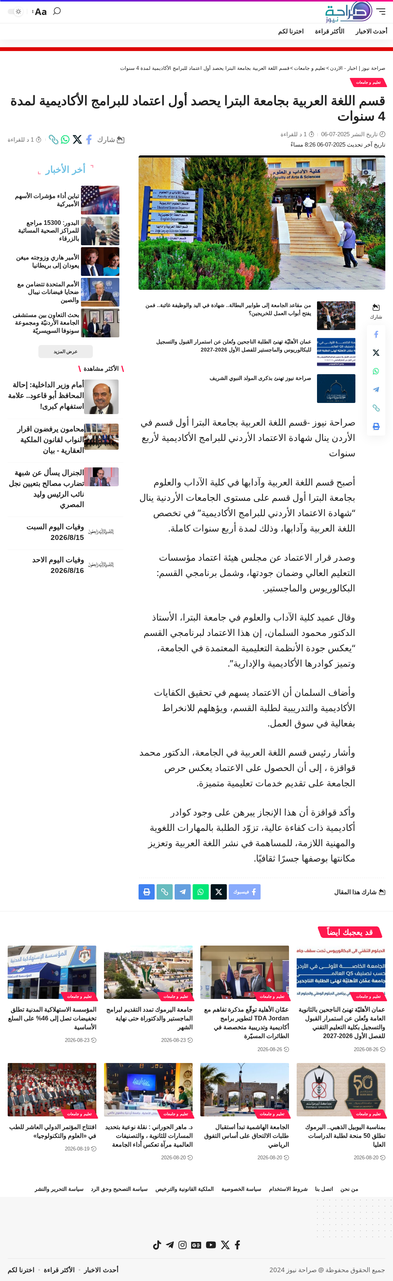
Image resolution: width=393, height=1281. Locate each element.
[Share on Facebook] (89, 140)
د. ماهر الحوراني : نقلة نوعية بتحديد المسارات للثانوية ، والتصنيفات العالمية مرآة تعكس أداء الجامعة (149, 1136)
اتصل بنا (324, 1189)
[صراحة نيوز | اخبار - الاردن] (348, 11)
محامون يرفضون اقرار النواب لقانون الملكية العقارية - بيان (50, 439)
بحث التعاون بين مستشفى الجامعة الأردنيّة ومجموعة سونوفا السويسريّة (46, 323)
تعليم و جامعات (368, 82)
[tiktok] (157, 1245)
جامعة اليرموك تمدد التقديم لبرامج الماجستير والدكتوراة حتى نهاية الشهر (149, 1018)
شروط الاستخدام (288, 1189)
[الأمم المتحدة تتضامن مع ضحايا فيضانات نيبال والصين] (100, 292)
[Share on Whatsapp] (65, 140)
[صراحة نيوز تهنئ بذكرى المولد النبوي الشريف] (336, 388)
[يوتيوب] (211, 1245)
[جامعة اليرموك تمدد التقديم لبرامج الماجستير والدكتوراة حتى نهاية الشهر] (148, 972)
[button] (378, 11)
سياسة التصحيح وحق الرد (119, 1189)
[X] (225, 1245)
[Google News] (196, 1245)
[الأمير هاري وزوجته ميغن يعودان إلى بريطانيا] (100, 261)
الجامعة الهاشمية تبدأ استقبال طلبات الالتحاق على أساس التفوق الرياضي (246, 1136)
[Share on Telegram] (376, 389)
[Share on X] (77, 140)
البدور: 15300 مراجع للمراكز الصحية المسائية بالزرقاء (48, 231)
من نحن (349, 1189)
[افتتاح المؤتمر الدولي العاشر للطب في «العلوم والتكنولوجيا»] (52, 1089)
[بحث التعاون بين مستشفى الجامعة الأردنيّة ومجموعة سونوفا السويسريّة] (100, 323)
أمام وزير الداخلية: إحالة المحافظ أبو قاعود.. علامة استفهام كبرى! (46, 395)
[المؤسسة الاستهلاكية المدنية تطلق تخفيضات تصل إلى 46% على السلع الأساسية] (52, 972)
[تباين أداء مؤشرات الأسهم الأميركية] (100, 200)
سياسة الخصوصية (241, 1189)
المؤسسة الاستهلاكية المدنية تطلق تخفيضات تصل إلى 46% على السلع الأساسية (52, 1018)
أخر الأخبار (66, 169)
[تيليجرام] (170, 1245)
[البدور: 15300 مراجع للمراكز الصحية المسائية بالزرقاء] (100, 230)
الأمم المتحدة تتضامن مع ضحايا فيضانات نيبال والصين (48, 292)
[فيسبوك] (237, 1245)
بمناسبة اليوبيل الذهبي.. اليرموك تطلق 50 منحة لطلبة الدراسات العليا (345, 1136)
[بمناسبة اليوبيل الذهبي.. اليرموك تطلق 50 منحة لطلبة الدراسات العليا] (341, 1089)
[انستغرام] (182, 1245)
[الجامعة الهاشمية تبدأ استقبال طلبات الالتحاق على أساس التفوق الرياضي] (244, 1089)
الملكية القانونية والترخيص (184, 1189)
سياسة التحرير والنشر (59, 1189)
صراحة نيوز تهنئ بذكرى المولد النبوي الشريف (260, 378)
